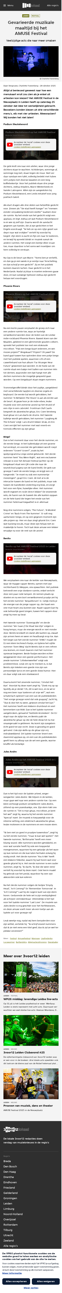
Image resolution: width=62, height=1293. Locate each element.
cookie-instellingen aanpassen (27, 147)
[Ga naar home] (31, 5)
